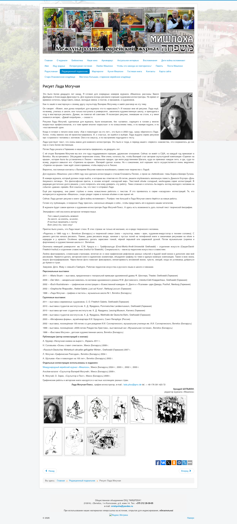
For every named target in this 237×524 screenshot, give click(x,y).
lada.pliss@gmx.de (132, 384)
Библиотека (77, 60)
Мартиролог (98, 71)
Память (159, 65)
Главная (49, 60)
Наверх (190, 517)
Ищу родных (59, 65)
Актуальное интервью (128, 60)
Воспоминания (150, 60)
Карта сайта (165, 71)
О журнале (62, 60)
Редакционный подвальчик (75, 71)
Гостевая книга (134, 71)
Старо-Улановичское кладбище (60, 76)
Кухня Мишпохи (115, 71)
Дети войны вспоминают (173, 60)
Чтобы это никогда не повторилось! (134, 65)
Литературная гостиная (80, 65)
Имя (47, 65)
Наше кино (92, 60)
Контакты (150, 71)
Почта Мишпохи (175, 65)
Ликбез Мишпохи (104, 65)
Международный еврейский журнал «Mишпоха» (66, 367)
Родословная (51, 71)
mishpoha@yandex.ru (122, 506)
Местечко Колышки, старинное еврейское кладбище (105, 76)
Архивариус (107, 60)
